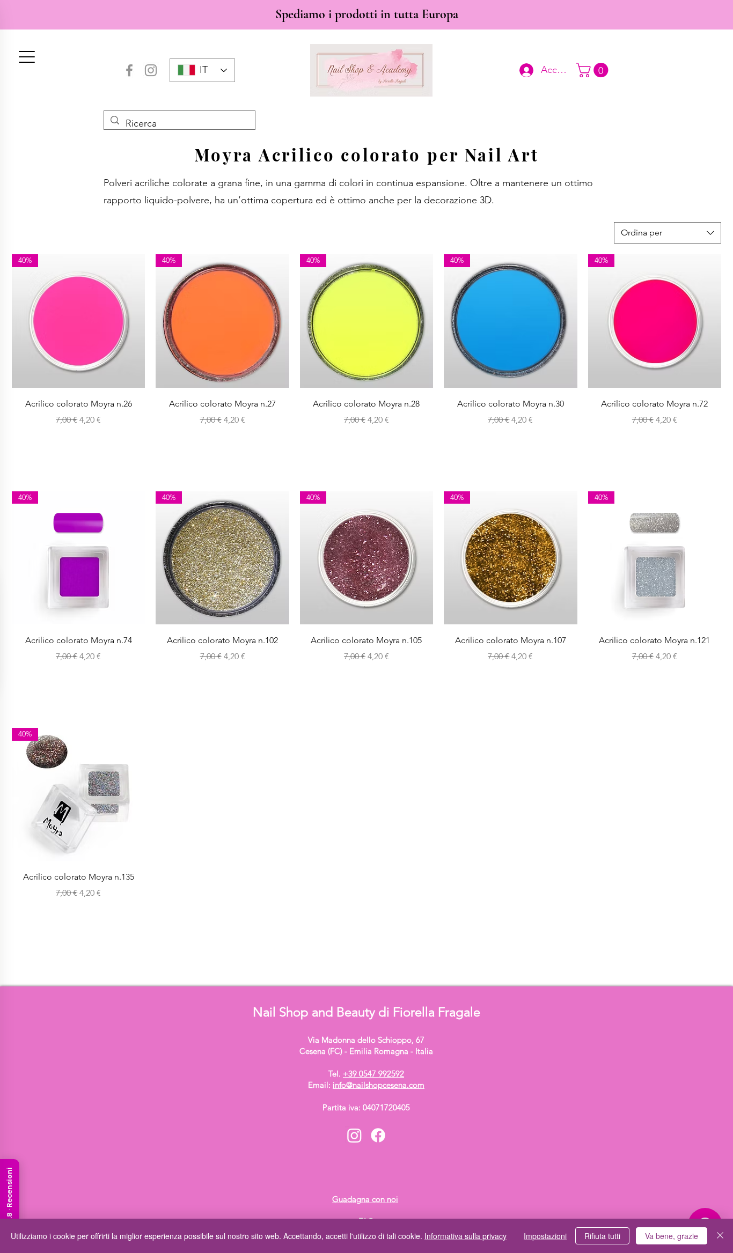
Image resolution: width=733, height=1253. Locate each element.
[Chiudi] (720, 1235)
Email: (366, 1085)
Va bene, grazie (671, 1235)
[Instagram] (151, 70)
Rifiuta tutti (602, 1235)
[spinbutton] (78, 442)
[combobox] (667, 233)
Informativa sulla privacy (465, 1235)
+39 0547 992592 (373, 1073)
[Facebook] (129, 70)
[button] (594, 70)
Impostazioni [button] (545, 1235)
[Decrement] (20, 442)
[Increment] (136, 442)
